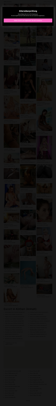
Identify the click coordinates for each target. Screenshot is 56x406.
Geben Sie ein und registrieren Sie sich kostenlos (28, 20)
